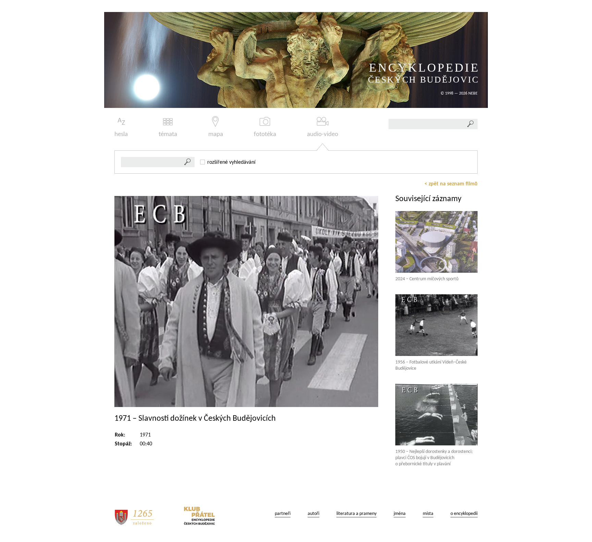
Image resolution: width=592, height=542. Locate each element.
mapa (215, 134)
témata (168, 134)
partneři (283, 513)
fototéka (265, 134)
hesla (121, 134)
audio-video (322, 134)
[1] (188, 162)
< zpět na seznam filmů (451, 184)
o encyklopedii (464, 513)
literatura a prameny (356, 513)
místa (428, 513)
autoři (313, 513)
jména (400, 513)
